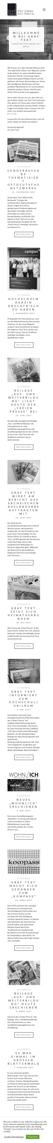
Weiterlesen (24, 234)
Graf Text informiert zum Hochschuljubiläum (24, 698)
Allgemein (23, 167)
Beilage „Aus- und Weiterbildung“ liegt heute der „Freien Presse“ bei (23, 401)
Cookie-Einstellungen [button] (14, 1137)
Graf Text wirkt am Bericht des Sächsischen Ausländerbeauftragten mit (24, 503)
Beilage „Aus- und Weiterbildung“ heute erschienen (23, 1000)
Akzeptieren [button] (33, 1137)
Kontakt (11, 114)
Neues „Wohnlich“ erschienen (23, 803)
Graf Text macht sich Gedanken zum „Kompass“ (24, 889)
